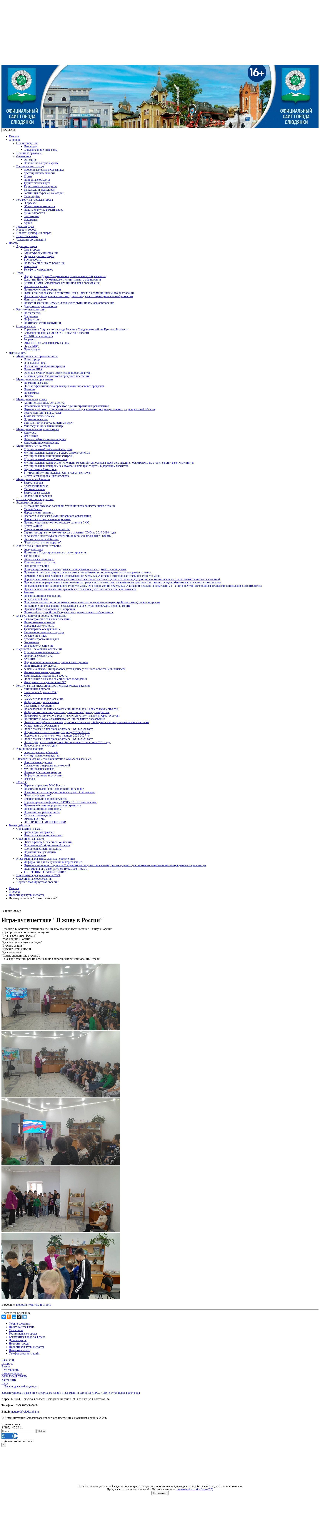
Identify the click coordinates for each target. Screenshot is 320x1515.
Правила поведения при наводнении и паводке (54, 788)
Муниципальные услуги (31, 399)
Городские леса (33, 549)
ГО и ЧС (21, 782)
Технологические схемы (39, 416)
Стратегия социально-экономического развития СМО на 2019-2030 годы (70, 532)
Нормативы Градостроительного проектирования (55, 552)
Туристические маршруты (40, 186)
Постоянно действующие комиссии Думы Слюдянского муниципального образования (78, 296)
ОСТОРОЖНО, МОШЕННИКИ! (45, 822)
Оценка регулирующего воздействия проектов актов (57, 372)
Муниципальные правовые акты (37, 356)
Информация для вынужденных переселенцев (45, 858)
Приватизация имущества (40, 665)
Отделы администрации (39, 256)
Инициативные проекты (39, 622)
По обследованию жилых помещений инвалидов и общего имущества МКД (72, 708)
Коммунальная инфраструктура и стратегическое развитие (53, 685)
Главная (14, 136)
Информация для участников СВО (38, 875)
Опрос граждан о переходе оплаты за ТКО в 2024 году (58, 728)
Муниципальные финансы (33, 479)
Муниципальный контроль (33, 445)
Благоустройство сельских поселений (47, 619)
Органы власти (26, 326)
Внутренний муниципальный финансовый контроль (57, 472)
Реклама (29, 592)
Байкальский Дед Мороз (39, 189)
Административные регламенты (44, 402)
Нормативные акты (36, 382)
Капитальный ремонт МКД (41, 692)
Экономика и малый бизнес (41, 539)
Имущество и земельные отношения (39, 649)
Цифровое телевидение (38, 645)
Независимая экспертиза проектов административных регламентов (66, 406)
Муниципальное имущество (41, 652)
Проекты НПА (33, 369)
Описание (30, 159)
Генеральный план (35, 362)
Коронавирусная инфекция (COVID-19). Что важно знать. (60, 802)
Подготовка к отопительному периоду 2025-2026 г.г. (57, 732)
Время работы (32, 259)
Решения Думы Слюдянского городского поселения (56, 376)
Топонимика (32, 555)
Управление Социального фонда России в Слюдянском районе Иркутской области (76, 329)
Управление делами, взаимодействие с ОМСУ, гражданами (53, 758)
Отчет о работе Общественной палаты (48, 842)
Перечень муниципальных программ (47, 519)
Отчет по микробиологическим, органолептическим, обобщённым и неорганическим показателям (86, 722)
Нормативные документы (40, 852)
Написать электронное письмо (43, 835)
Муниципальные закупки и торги (37, 429)
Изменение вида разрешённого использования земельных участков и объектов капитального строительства (92, 575)
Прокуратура (32, 349)
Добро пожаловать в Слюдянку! (44, 169)
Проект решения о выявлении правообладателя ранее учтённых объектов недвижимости (80, 589)
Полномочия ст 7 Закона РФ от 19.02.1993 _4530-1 (56, 868)
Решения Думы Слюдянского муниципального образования (61, 282)
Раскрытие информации (39, 705)
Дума (19, 272)
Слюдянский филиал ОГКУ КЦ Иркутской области (56, 332)
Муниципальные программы (34, 379)
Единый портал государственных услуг (49, 422)
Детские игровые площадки (41, 639)
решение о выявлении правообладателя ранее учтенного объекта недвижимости (75, 668)
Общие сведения (26, 143)
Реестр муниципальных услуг (42, 412)
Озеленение (31, 642)
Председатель (32, 312)
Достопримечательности (39, 173)
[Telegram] (24, 1317)
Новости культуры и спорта (33, 232)
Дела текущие (25, 226)
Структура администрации (41, 252)
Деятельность (17, 352)
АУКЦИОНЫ (32, 659)
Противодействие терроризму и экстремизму (52, 805)
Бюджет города (33, 482)
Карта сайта (8, 1379)
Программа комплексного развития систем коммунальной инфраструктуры (71, 715)
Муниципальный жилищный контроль (48, 455)
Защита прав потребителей (41, 752)
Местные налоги (34, 489)
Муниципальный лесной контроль (45, 459)
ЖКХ (27, 695)
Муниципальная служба (39, 768)
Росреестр (30, 339)
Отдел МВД (31, 346)
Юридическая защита (29, 748)
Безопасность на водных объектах (45, 798)
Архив (28, 222)
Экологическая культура (39, 559)
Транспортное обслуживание (42, 629)
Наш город (30, 146)
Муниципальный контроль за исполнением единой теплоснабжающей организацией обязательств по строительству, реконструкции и (109, 462)
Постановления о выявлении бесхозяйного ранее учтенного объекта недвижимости (77, 605)
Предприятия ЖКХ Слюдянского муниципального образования (64, 718)
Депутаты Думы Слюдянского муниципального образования (62, 279)
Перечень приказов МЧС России (44, 785)
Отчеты (28, 396)
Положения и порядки (38, 495)
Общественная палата (30, 838)
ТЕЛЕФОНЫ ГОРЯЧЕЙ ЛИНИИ (45, 872)
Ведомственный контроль (40, 469)
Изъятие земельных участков (42, 672)
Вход (4, 1383)
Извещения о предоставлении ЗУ (45, 682)
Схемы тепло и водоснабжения (43, 698)
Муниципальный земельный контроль (48, 449)
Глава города (32, 249)
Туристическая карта (37, 183)
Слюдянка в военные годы (40, 149)
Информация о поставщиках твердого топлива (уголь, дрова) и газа (66, 712)
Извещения (31, 436)
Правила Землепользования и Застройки (49, 609)
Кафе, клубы (32, 196)
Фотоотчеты (31, 216)
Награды (29, 778)
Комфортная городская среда (34, 199)
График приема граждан (39, 832)
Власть (13, 242)
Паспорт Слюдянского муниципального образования (57, 515)
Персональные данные (38, 762)
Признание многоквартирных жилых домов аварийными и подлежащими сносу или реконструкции (87, 572)
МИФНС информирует (38, 336)
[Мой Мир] (14, 1317)
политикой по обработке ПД (194, 1489)
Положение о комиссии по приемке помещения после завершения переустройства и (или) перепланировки (92, 602)
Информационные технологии (43, 775)
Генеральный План (36, 599)
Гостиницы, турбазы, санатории (44, 193)
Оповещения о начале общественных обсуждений (55, 678)
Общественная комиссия (39, 206)
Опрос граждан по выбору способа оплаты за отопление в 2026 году (67, 742)
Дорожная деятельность (39, 625)
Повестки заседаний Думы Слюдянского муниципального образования (69, 302)
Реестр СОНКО (34, 525)
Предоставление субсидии (40, 745)
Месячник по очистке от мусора (44, 632)
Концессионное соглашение (41, 442)
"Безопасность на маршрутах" (42, 542)
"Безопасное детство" (37, 795)
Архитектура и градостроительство (38, 545)
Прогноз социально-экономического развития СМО (56, 522)
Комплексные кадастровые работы (46, 675)
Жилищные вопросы (37, 688)
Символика (23, 156)
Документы (31, 219)
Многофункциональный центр (43, 426)
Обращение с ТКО (35, 635)
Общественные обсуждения (41, 725)
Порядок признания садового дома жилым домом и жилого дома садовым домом (75, 569)
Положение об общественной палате (47, 845)
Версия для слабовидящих (21, 1386)
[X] (19, 1317)
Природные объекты (37, 179)
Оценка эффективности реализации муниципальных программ (64, 386)
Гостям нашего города (30, 166)
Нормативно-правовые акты (42, 812)
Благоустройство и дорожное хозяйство (41, 615)
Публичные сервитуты (38, 655)
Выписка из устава (36, 286)
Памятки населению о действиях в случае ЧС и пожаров (59, 792)
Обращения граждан (29, 828)
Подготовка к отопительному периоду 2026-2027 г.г (57, 735)
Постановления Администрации (44, 366)
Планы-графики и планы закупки (45, 439)
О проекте (30, 203)
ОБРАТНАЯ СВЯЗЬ (14, 1376)
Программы (31, 392)
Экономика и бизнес (29, 502)
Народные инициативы (39, 512)
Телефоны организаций (31, 239)
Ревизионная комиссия (30, 309)
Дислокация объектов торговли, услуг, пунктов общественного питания (69, 505)
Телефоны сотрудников (38, 269)
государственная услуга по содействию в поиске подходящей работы (67, 535)
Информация (32, 319)
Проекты (29, 389)
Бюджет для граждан (37, 492)
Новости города (26, 229)
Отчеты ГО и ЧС (34, 818)
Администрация (26, 246)
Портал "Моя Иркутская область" (37, 882)
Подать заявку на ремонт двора (43, 209)
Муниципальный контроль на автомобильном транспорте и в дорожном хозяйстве (76, 465)
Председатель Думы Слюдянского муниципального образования (65, 276)
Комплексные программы (40, 562)
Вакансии (7, 1359)
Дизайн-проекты (34, 213)
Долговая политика (36, 485)
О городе (14, 139)
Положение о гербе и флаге (41, 163)
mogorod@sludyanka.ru (25, 1411)
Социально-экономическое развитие (47, 529)
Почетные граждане (29, 153)
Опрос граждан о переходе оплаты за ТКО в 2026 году (58, 738)
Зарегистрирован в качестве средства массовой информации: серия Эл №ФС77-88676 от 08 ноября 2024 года (70, 1392)
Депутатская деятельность (40, 306)
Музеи (28, 176)
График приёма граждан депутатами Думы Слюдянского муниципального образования (79, 292)
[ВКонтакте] (3, 1317)
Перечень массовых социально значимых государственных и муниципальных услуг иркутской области (89, 409)
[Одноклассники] (9, 1317)
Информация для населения (41, 702)
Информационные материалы (42, 808)
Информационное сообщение (42, 595)
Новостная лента (27, 236)
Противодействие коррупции (42, 289)
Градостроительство (36, 565)
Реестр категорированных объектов (46, 475)
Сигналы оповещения (37, 815)
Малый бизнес (33, 509)
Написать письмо (35, 299)
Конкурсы (30, 432)
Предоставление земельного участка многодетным (56, 662)
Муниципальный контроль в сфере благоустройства (57, 452)
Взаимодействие (19, 825)
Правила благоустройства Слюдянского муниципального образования (68, 612)
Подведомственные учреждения (44, 262)
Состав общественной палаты (42, 848)
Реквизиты (30, 266)
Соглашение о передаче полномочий (47, 765)
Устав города (32, 359)
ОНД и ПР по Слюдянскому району (46, 342)
